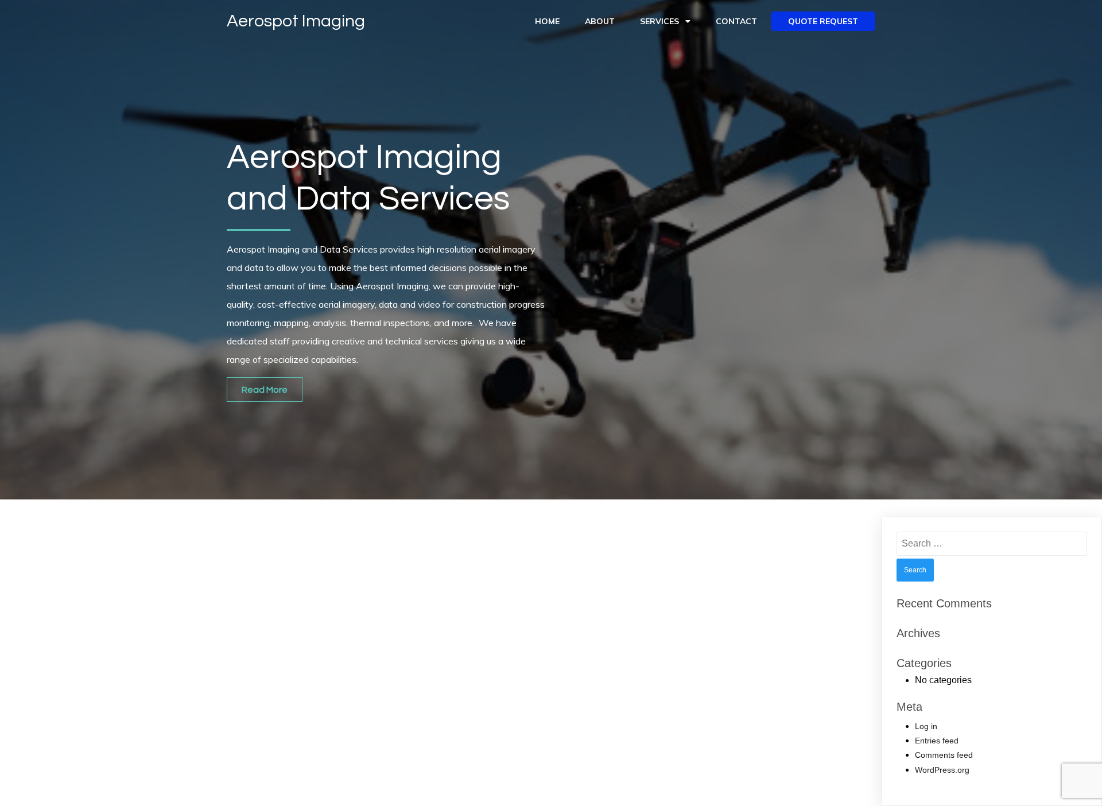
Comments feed (944, 755)
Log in (926, 726)
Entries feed (937, 740)
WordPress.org (942, 769)
